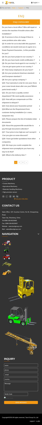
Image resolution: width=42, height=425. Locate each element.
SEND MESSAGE (21, 402)
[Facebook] (3, 196)
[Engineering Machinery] (6, 272)
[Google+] (7, 196)
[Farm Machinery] (6, 243)
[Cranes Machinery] (6, 264)
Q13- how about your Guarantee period (17, 106)
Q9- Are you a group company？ (14, 80)
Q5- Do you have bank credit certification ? (18, 60)
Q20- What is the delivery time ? (14, 155)
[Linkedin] (10, 196)
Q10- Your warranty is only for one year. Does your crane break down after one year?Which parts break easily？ (19, 86)
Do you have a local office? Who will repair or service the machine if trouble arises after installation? (19, 30)
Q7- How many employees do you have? (17, 70)
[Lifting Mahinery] (21, 289)
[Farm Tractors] (6, 257)
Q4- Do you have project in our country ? (17, 57)
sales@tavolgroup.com (13, 229)
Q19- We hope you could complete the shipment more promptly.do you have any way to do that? (18, 148)
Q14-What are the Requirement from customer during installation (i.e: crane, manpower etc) (17, 112)
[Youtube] (13, 196)
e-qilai (38, 421)
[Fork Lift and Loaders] (21, 315)
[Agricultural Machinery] (6, 250)
